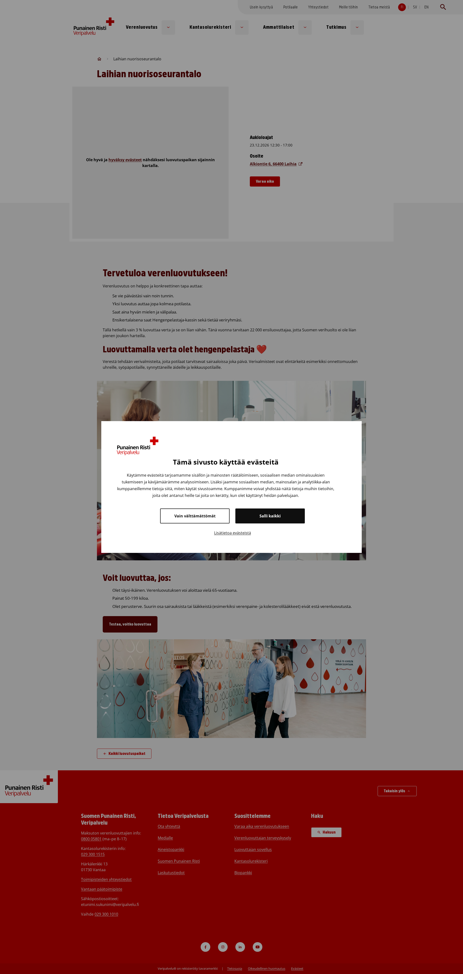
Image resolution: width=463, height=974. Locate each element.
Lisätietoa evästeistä (232, 533)
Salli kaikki (270, 516)
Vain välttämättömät (195, 516)
